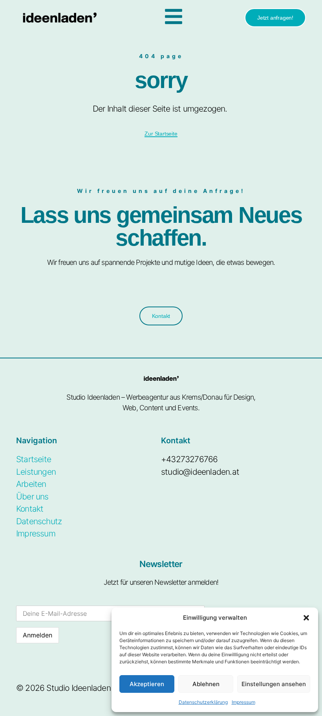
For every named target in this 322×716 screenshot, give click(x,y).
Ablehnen (206, 684)
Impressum (243, 702)
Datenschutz (39, 521)
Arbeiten (31, 484)
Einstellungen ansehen (274, 684)
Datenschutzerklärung (203, 702)
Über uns (32, 496)
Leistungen (36, 472)
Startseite (33, 459)
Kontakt (29, 509)
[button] (306, 618)
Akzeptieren (147, 684)
